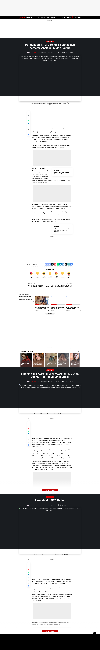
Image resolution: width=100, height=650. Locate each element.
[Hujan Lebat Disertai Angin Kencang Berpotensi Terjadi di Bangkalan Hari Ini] (58, 300)
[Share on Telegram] (62, 53)
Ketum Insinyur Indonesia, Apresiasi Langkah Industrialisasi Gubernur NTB (25, 298)
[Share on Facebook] (57, 53)
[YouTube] (68, 18)
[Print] (28, 134)
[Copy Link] (66, 53)
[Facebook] (64, 18)
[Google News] (70, 18)
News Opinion (50, 41)
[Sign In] (62, 17)
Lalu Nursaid (33, 52)
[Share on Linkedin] (28, 123)
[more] (57, 17)
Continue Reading (50, 490)
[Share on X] (28, 115)
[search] (73, 17)
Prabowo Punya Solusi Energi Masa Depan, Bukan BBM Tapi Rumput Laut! (61, 230)
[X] (66, 18)
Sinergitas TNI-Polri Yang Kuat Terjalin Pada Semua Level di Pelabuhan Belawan (73, 307)
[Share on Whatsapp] (60, 53)
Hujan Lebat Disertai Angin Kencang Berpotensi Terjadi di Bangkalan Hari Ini (57, 307)
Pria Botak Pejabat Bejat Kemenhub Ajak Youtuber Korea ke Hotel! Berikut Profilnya (42, 307)
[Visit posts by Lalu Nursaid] (28, 52)
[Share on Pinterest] (58, 53)
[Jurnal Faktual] (26, 17)
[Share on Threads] (64, 53)
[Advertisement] (50, 8)
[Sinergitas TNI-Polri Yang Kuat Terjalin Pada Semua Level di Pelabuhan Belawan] (73, 300)
